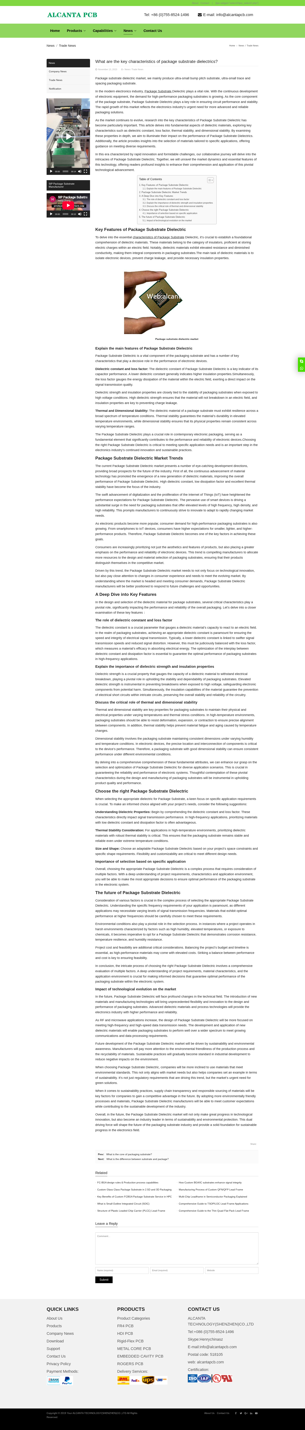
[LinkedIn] (251, 1413)
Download (55, 1341)
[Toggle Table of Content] (209, 180)
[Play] (51, 171)
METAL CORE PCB (134, 1348)
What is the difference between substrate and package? (137, 1159)
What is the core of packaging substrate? (129, 1154)
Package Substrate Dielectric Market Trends (164, 192)
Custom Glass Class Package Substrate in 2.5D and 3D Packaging (134, 1189)
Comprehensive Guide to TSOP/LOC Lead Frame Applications (213, 1203)
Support (53, 1348)
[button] (68, 137)
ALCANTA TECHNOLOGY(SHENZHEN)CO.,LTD (99, 1413)
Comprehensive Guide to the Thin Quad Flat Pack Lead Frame (214, 1210)
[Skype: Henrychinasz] (301, 361)
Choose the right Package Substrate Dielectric (165, 210)
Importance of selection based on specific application (172, 213)
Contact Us (56, 1356)
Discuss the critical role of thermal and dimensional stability (175, 206)
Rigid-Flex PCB (130, 1341)
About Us (54, 1318)
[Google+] (246, 1413)
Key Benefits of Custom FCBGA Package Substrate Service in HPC (134, 1196)
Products (54, 1326)
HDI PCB (125, 1333)
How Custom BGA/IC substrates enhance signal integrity (210, 1182)
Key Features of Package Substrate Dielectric (165, 185)
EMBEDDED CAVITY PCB (140, 1356)
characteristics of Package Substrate (158, 237)
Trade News (67, 45)
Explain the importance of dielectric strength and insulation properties (180, 203)
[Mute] (80, 171)
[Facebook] (236, 1413)
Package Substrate (158, 91)
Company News (58, 71)
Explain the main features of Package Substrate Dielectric (174, 188)
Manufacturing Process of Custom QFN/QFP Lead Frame (211, 1189)
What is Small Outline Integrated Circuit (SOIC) (123, 1203)
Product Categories (133, 1318)
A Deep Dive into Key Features (157, 196)
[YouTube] (256, 1413)
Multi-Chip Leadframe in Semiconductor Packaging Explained (213, 1196)
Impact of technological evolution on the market (169, 220)
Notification (55, 88)
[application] (68, 136)
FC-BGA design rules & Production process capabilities (127, 1182)
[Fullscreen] (85, 171)
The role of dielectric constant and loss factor (168, 199)
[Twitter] (241, 1413)
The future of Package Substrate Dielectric (163, 217)
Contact (205, 3)
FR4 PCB (125, 1326)
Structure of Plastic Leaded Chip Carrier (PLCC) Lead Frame (131, 1210)
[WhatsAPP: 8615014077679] (301, 368)
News (51, 45)
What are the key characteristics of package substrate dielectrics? (156, 61)
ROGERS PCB (130, 1364)
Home (232, 45)
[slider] (65, 171)
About (195, 3)
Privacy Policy (59, 1364)
